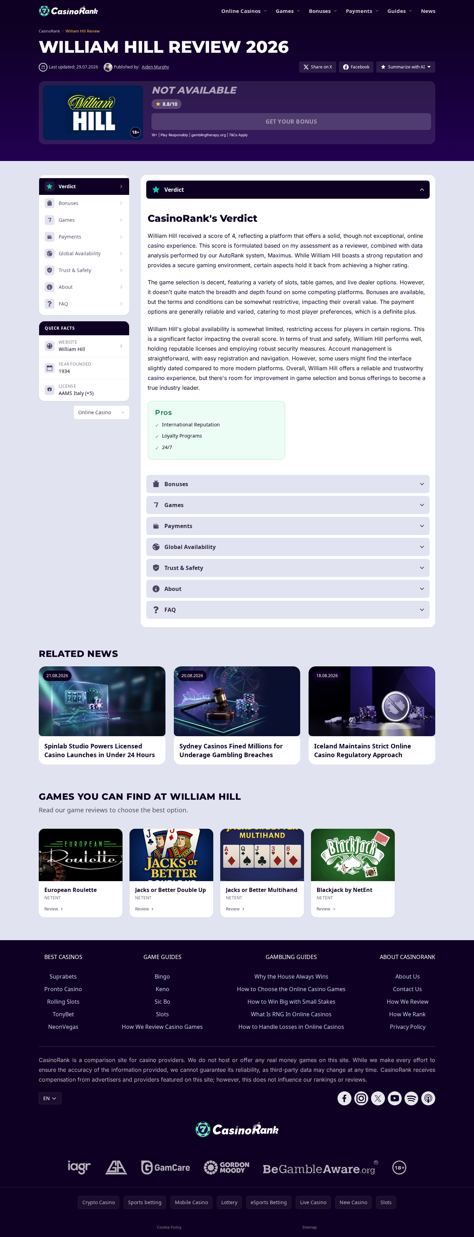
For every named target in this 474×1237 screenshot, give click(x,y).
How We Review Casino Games (162, 1027)
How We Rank (407, 1014)
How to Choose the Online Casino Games (291, 989)
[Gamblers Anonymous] (116, 1167)
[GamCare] (165, 1167)
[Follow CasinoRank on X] (378, 1098)
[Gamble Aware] (320, 1167)
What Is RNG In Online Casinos (291, 1014)
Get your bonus (291, 121)
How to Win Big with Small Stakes (291, 1001)
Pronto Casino (63, 989)
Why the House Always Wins (291, 976)
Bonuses (320, 10)
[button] (288, 190)
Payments (359, 10)
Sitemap (309, 1227)
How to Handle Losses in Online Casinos (291, 1027)
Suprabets (63, 976)
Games (285, 10)
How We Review (408, 1001)
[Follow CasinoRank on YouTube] (395, 1098)
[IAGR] (79, 1167)
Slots (162, 1014)
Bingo (162, 976)
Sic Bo (162, 1001)
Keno (162, 989)
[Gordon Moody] (226, 1167)
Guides (396, 10)
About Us (407, 976)
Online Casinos (240, 10)
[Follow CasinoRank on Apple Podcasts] (428, 1098)
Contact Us (407, 989)
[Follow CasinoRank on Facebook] (344, 1098)
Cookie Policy (169, 1227)
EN (46, 1098)
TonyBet (63, 1014)
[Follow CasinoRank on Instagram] (361, 1098)
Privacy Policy (407, 1027)
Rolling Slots (63, 1001)
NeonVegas (63, 1027)
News (428, 10)
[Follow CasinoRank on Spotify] (412, 1098)
